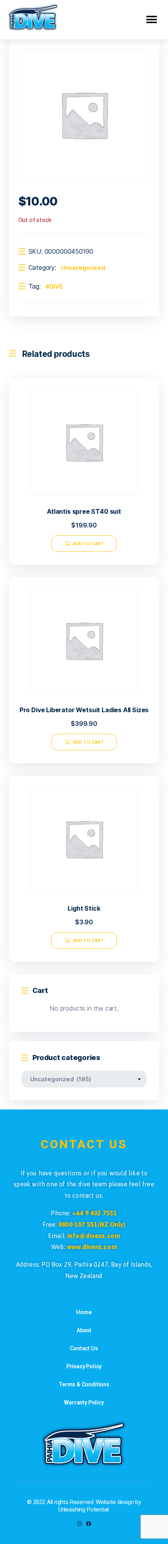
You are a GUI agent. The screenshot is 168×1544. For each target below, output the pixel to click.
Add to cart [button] (88, 543)
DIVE (56, 286)
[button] (151, 20)
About (84, 1330)
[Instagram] (79, 1523)
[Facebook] (88, 1523)
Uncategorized (83, 267)
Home (83, 1312)
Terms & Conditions (84, 1384)
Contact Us (84, 1348)
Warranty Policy (84, 1402)
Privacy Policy (84, 1366)
